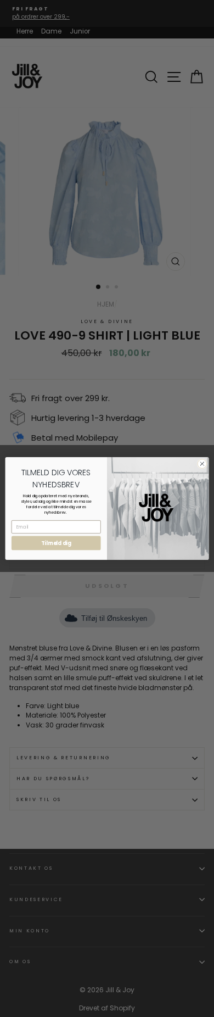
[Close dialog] (202, 464)
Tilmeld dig (56, 543)
